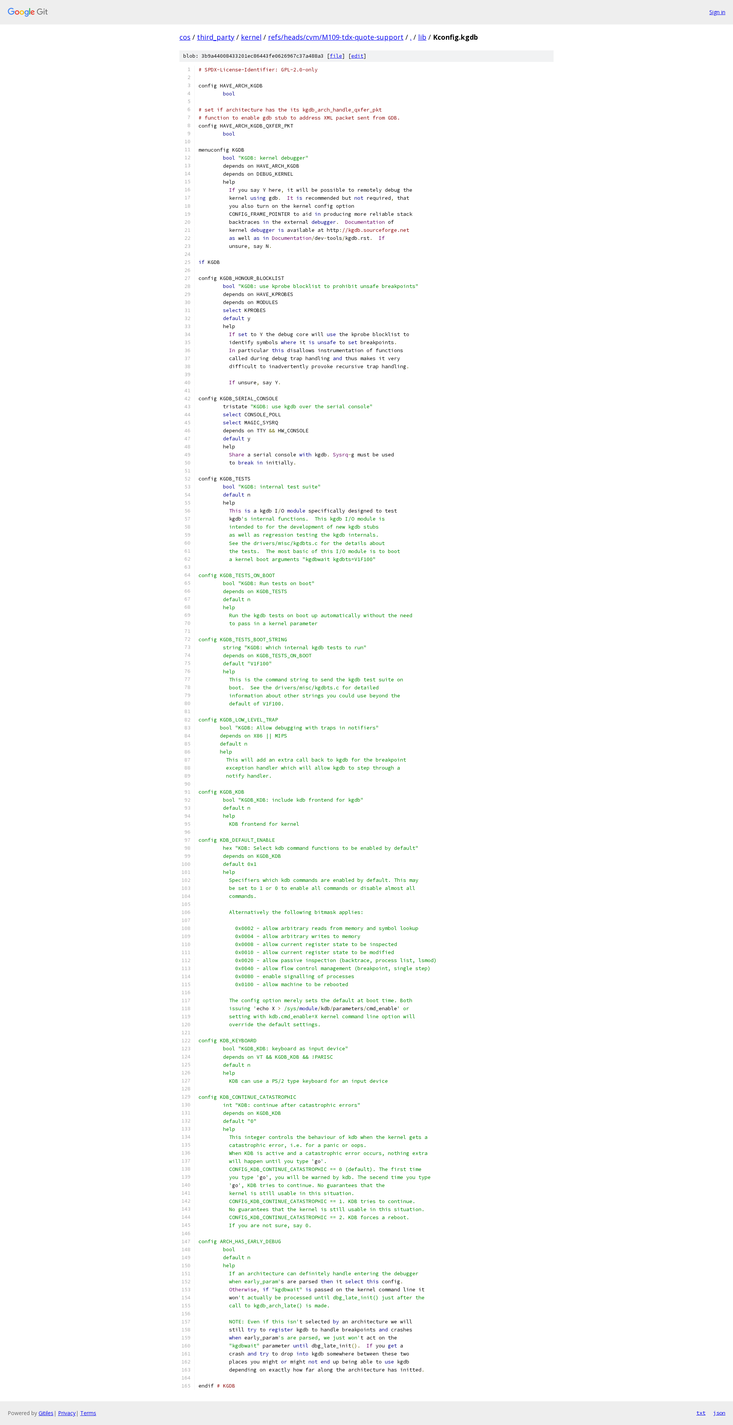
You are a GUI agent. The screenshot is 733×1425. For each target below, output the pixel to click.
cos (185, 37)
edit (357, 56)
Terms (88, 1413)
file (336, 56)
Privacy (67, 1413)
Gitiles (46, 1413)
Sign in (717, 12)
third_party (215, 37)
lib (422, 37)
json (719, 1412)
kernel (251, 37)
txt (701, 1412)
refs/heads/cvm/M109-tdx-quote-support (336, 37)
